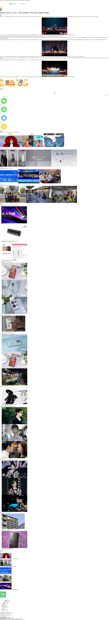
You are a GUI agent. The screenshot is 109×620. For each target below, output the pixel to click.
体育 (6, 0)
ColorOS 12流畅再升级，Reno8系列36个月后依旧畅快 (9, 331)
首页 (0, 0)
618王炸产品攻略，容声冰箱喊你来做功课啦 (7, 548)
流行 (3, 0)
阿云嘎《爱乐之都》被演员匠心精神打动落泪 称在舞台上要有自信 (8, 460)
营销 (15, 0)
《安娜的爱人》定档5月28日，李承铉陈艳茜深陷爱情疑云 (7, 406)
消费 (25, 0)
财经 (21, 0)
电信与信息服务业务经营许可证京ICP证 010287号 (6, 612)
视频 (19, 0)
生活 (12, 0)
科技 (29, 0)
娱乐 (4, 0)
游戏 (10, 0)
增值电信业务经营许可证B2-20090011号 (5, 616)
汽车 (26, 0)
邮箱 (17, 0)
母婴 (14, 0)
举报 (0, 88)
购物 (27, 0)
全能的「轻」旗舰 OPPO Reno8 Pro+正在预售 (6, 262)
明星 (7, 0)
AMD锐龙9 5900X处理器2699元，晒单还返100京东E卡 (9, 260)
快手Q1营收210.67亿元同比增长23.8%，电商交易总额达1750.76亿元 (11, 529)
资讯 (2, 0)
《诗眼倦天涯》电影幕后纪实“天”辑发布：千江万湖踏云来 (9, 404)
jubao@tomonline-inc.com (21, 619)
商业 (18, 0)
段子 (23, 0)
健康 (22, 0)
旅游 (11, 0)
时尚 (8, 0)
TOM (2, 14)
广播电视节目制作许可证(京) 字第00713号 (5, 613)
